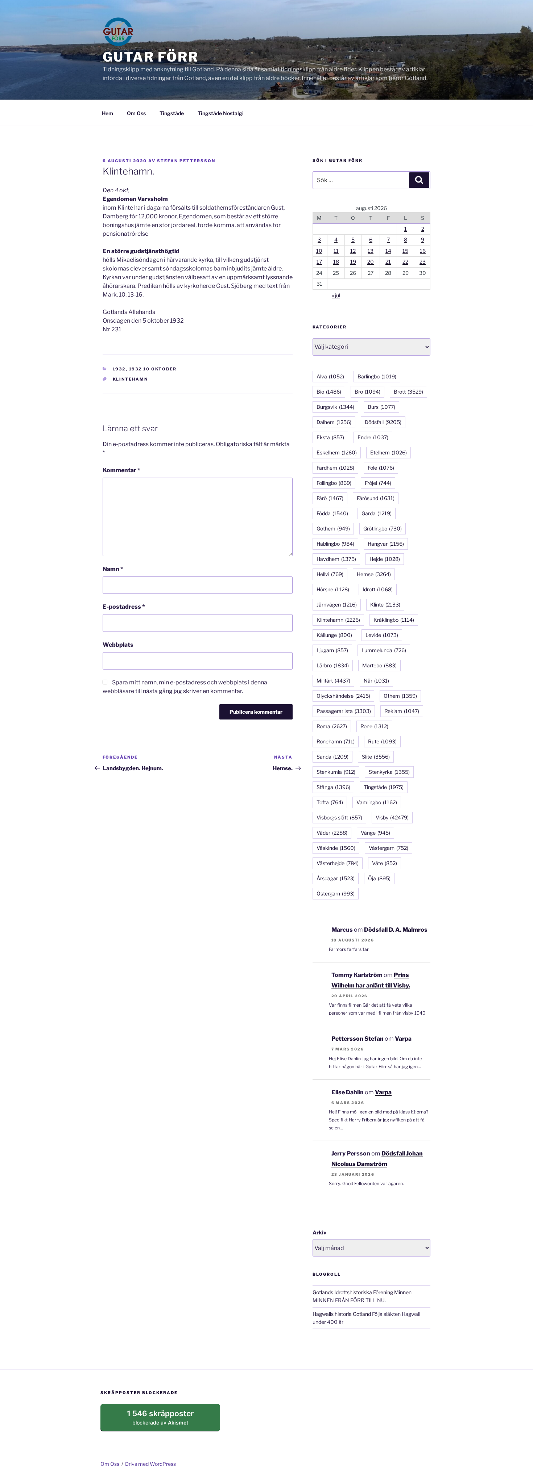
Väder (332, 833)
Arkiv (319, 1232)
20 (370, 262)
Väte (384, 863)
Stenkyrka (389, 772)
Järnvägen (337, 604)
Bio (329, 392)
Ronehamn (336, 741)
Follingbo (334, 483)
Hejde (384, 559)
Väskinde (336, 848)
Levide (381, 635)
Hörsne (333, 589)
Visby (392, 817)
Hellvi (330, 574)
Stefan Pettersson (186, 160)
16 (423, 251)
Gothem (333, 528)
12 (353, 251)
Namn (113, 569)
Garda (376, 513)
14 (388, 251)
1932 (119, 369)
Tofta (330, 802)
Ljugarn (332, 650)
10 (319, 251)
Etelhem (388, 452)
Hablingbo (335, 544)
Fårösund (375, 498)
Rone (374, 726)
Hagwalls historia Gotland (342, 1314)
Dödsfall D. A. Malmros (395, 929)
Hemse (374, 574)
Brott (408, 392)
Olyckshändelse (343, 696)
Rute (382, 741)
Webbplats (118, 644)
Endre (373, 437)
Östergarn (336, 893)
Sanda (332, 757)
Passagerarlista (344, 711)
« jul (336, 295)
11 (336, 251)
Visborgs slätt (339, 817)
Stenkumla (336, 772)
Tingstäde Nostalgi (221, 113)
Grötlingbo (382, 528)
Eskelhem (337, 452)
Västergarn (388, 848)
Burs (381, 407)
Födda (332, 513)
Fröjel (378, 483)
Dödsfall (383, 422)
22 (405, 262)
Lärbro (333, 665)
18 (336, 262)
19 (353, 262)
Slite (376, 757)
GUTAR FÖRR (151, 57)
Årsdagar (336, 878)
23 (423, 262)
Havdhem (336, 559)
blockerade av (167, 1420)
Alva (330, 376)
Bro (367, 392)
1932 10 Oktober (153, 369)
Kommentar (121, 470)
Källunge (334, 635)
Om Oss (136, 113)
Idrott (378, 589)
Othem (400, 696)
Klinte (385, 604)
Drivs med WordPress (150, 1464)
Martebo (379, 665)
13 (370, 251)
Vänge (375, 833)
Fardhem (335, 468)
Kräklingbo (393, 620)
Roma (332, 726)
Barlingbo (377, 376)
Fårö (330, 498)
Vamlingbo (376, 802)
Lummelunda (383, 650)
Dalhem (334, 422)
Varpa (403, 1038)
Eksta (330, 437)
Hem (107, 113)
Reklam (401, 711)
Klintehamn (130, 379)
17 (319, 262)
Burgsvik (335, 407)
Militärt (333, 680)
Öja (379, 878)
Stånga (333, 787)
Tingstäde (172, 113)
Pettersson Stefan (357, 1038)
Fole (381, 468)
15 (405, 251)
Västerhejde (338, 863)
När (376, 680)
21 (388, 262)
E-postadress (124, 606)
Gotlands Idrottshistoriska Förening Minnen (362, 1292)
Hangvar (386, 544)
